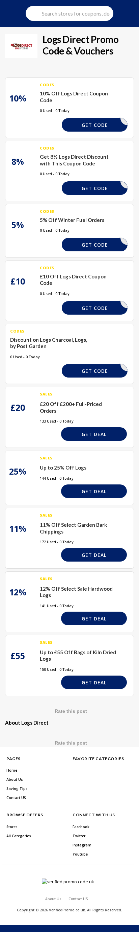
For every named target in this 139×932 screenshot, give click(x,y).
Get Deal (94, 434)
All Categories (18, 836)
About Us (14, 779)
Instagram (82, 845)
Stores (12, 826)
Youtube (80, 854)
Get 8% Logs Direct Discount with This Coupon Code (74, 160)
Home (11, 770)
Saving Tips (17, 788)
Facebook (81, 826)
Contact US (16, 797)
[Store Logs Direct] (21, 46)
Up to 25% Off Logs (63, 467)
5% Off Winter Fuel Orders (72, 220)
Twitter (79, 836)
